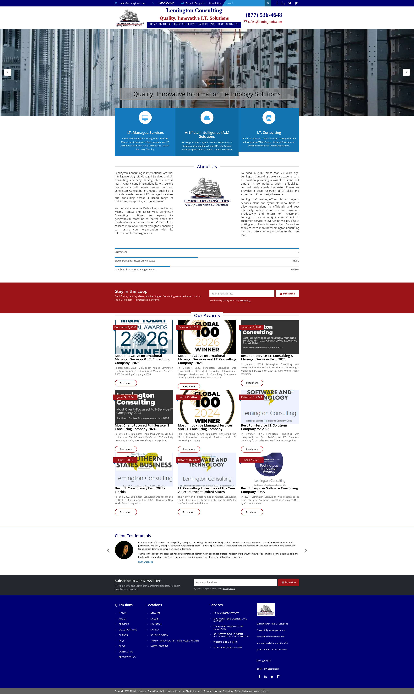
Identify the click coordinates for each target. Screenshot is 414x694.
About (122, 618)
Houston (156, 624)
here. (267, 691)
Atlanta (155, 613)
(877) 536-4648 (264, 15)
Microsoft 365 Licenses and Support (230, 619)
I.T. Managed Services (226, 613)
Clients (191, 24)
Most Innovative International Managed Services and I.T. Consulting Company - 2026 (207, 359)
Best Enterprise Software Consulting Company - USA (269, 490)
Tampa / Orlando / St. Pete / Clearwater (174, 640)
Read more (128, 383)
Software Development (227, 647)
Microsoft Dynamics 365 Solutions (228, 627)
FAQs (212, 24)
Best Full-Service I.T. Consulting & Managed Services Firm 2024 (267, 357)
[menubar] (194, 24)
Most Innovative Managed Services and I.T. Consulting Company (205, 427)
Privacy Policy (244, 300)
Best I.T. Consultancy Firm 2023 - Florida (140, 490)
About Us (164, 24)
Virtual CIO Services (225, 641)
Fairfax (154, 629)
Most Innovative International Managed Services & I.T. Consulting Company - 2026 (142, 359)
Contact (231, 24)
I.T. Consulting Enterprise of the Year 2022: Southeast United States (206, 490)
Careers (203, 24)
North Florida (159, 646)
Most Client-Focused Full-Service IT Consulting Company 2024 (142, 427)
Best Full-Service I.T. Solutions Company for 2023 (264, 427)
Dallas (154, 618)
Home (153, 24)
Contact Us (126, 651)
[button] (7, 72)
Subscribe (288, 293)
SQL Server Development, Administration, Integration (231, 635)
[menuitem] (153, 24)
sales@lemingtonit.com (132, 3)
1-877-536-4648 (165, 3)
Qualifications (128, 629)
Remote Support (195, 3)
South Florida (159, 635)
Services (178, 24)
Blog (221, 24)
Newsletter (215, 3)
